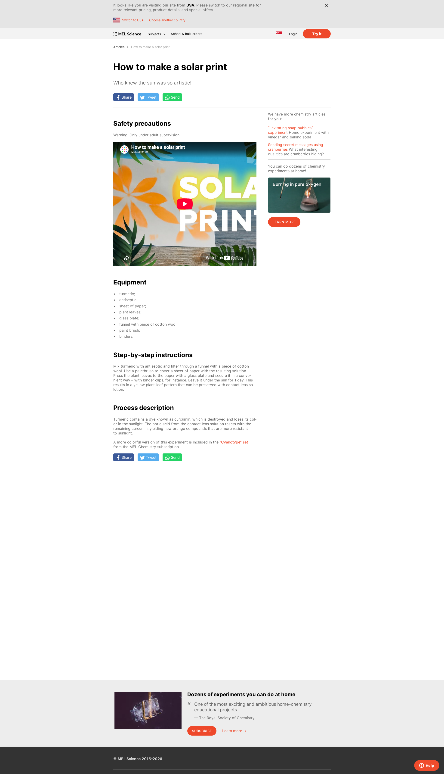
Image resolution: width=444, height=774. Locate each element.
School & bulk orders (186, 34)
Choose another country (167, 20)
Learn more (284, 222)
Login (293, 34)
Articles (118, 47)
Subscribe (202, 731)
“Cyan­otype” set (234, 442)
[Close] (326, 6)
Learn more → (234, 730)
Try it (316, 33)
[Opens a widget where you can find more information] (426, 766)
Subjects (154, 34)
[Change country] (279, 33)
